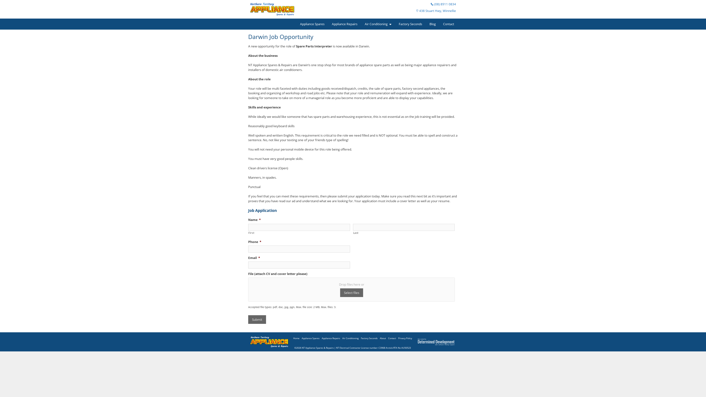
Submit (257, 319)
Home (296, 338)
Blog (432, 24)
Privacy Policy (405, 338)
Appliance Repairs (344, 24)
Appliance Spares (312, 24)
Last (356, 233)
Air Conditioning (376, 24)
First (251, 233)
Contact (448, 24)
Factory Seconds (410, 24)
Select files (351, 293)
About (383, 338)
